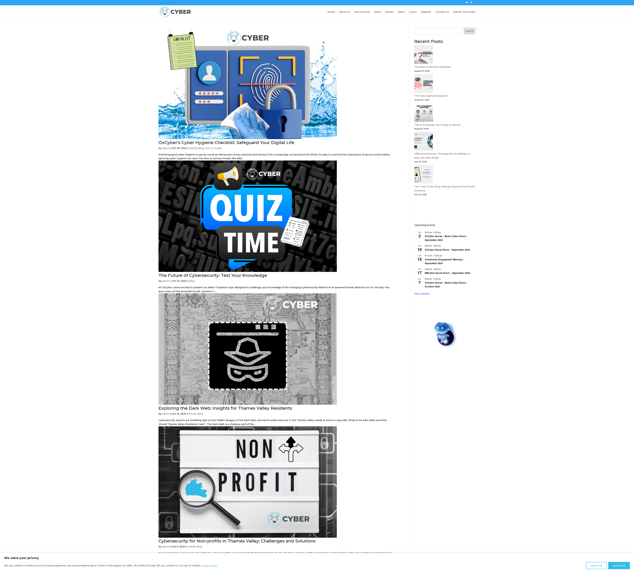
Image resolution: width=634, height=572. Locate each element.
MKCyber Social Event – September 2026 (447, 273)
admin (166, 148)
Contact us (442, 12)
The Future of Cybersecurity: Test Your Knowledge (212, 275)
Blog (201, 148)
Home (331, 12)
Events (389, 12)
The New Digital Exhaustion (431, 95)
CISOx (377, 12)
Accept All (619, 565)
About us (344, 12)
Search (469, 31)
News (401, 12)
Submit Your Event (464, 12)
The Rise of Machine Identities (432, 66)
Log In (413, 12)
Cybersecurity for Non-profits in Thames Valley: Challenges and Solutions (237, 541)
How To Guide (213, 148)
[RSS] (471, 3)
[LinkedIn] (467, 3)
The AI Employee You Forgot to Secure (437, 124)
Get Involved (362, 12)
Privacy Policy (210, 565)
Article (193, 148)
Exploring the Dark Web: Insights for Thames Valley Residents (225, 408)
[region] (317, 562)
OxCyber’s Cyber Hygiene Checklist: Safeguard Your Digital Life (227, 142)
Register (426, 12)
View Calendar (421, 293)
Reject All (596, 565)
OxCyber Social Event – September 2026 (447, 249)
